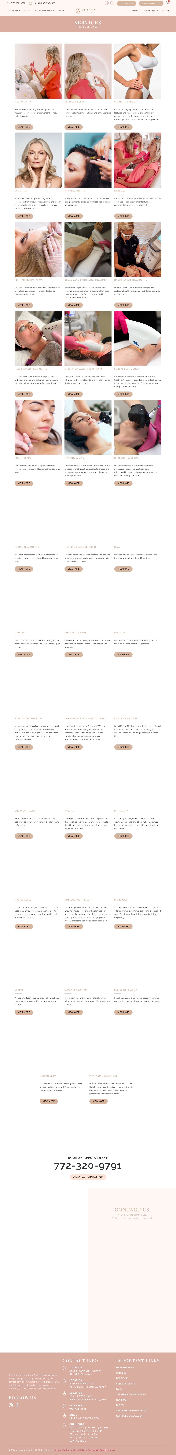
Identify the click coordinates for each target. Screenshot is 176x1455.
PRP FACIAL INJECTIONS (103, 1076)
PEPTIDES (119, 632)
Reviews (61, 11)
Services (27, 11)
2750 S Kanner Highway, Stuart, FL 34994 (86, 1349)
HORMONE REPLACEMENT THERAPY (85, 718)
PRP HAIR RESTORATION (29, 280)
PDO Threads (23, 458)
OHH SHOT (21, 632)
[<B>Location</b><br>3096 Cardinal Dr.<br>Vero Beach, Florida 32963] (65, 1359)
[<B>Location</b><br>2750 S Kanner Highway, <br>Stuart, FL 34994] (65, 1346)
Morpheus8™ (48, 1076)
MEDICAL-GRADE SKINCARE (80, 547)
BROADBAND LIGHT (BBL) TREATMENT (86, 280)
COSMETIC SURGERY (126, 102)
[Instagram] (107, 3)
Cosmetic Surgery (151, 11)
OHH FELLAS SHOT (75, 632)
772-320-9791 (88, 1143)
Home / (82, 27)
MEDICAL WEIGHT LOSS (28, 718)
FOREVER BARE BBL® (126, 369)
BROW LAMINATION (26, 811)
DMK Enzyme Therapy (78, 900)
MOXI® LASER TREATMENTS (31, 369)
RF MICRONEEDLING (126, 458)
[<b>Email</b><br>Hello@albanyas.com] (65, 1394)
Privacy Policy (62, 1428)
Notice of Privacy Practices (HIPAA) (88, 1428)
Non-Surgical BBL (76, 990)
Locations (136, 11)
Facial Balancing (125, 990)
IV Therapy (121, 811)
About (17, 11)
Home (11, 11)
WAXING (69, 811)
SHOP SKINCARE (40, 11)
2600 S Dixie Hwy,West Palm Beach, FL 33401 (87, 1374)
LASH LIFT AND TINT (126, 718)
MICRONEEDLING (74, 458)
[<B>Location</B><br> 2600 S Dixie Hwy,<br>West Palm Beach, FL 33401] (65, 1372)
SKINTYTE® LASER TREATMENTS (83, 369)
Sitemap (110, 1428)
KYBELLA (119, 191)
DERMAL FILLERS (74, 102)
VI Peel (19, 990)
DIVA (117, 547)
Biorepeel (120, 900)
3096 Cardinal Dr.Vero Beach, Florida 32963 (87, 1362)
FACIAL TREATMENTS (27, 547)
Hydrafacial (23, 900)
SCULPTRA (21, 191)
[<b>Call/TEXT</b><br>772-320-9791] (65, 1384)
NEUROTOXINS (23, 102)
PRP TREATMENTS (74, 191)
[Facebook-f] (112, 3)
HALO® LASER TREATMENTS (130, 280)
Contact (165, 11)
